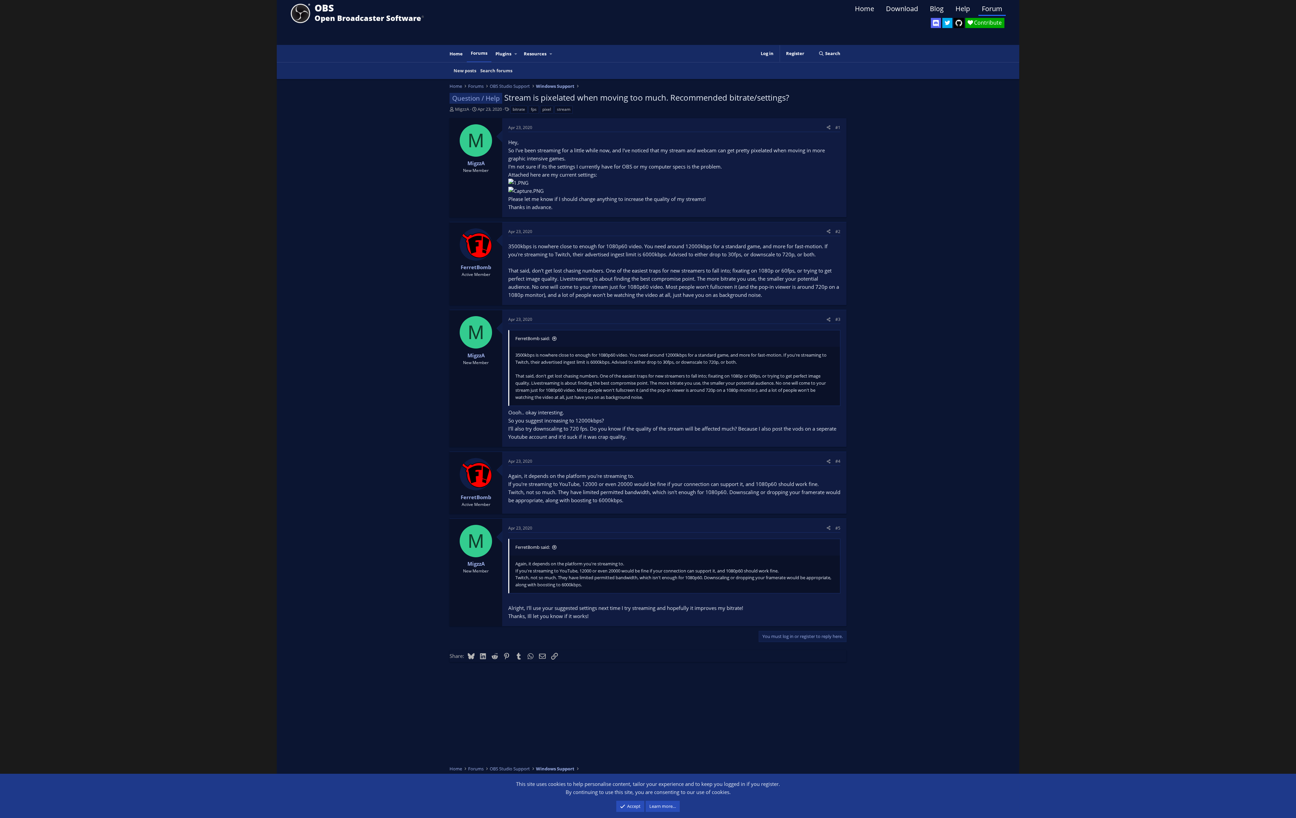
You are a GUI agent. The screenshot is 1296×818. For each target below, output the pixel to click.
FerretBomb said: (532, 338)
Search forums (496, 71)
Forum (992, 8)
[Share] (828, 127)
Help (962, 8)
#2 (837, 231)
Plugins (503, 54)
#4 (837, 461)
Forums (479, 53)
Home (864, 8)
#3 (837, 319)
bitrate (519, 109)
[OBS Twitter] (947, 23)
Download (902, 8)
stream (563, 109)
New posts (465, 71)
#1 (837, 127)
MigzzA (462, 109)
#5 (837, 528)
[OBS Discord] (936, 23)
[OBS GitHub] (959, 23)
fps (534, 109)
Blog (937, 8)
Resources (535, 54)
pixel (546, 109)
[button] (516, 54)
